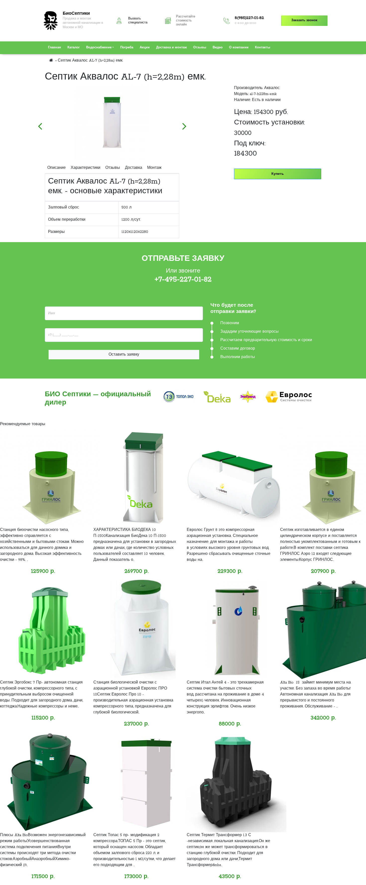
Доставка (133, 168)
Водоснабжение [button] (99, 47)
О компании (238, 47)
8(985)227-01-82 (249, 17)
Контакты (262, 47)
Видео (218, 47)
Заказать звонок (304, 20)
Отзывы (199, 47)
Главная (54, 47)
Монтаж (154, 168)
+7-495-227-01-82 (183, 279)
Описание (56, 168)
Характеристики (85, 168)
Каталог (73, 47)
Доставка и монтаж (171, 47)
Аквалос (272, 88)
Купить (277, 174)
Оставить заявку (124, 354)
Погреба (126, 47)
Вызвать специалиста (137, 20)
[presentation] (40, 123)
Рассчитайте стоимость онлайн (185, 20)
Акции (145, 47)
